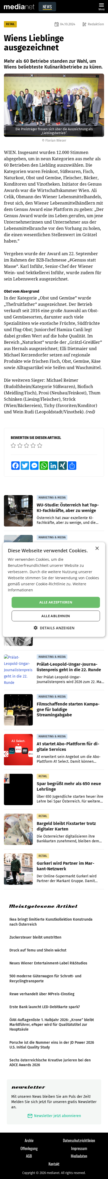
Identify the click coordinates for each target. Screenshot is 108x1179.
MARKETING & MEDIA (52, 497)
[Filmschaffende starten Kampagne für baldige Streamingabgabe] (18, 710)
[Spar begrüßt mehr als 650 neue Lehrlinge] (18, 789)
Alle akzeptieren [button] (55, 602)
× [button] (97, 548)
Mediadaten (79, 1156)
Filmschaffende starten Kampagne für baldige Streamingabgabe (68, 709)
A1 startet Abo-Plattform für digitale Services (68, 746)
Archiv (29, 1140)
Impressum (79, 1148)
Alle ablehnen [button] (55, 615)
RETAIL (10, 24)
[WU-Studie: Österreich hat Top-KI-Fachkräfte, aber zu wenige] (18, 511)
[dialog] (54, 589)
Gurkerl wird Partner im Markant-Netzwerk (65, 866)
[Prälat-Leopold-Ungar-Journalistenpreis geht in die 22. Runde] (18, 670)
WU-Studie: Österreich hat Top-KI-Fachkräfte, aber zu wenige (68, 507)
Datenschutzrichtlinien (79, 1140)
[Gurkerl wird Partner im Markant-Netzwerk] (18, 869)
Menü (101, 6)
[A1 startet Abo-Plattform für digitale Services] (18, 750)
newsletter (28, 1087)
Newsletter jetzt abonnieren (54, 1116)
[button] (54, 627)
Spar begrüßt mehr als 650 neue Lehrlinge (69, 786)
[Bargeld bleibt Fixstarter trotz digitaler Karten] (18, 829)
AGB (29, 1156)
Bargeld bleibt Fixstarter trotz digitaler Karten (66, 826)
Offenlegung (29, 1148)
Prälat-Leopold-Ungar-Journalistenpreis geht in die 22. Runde (69, 666)
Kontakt (54, 1164)
